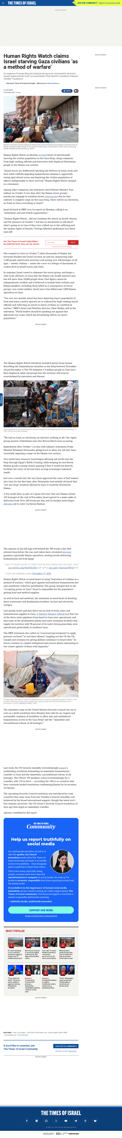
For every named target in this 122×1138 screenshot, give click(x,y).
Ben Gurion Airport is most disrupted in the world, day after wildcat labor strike (32, 954)
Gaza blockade (23, 1035)
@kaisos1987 (65, 567)
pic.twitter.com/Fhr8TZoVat (22, 567)
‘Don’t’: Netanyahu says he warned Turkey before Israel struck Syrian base (66, 982)
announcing (51, 196)
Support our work (41, 910)
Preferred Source (52, 83)
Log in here (72, 1051)
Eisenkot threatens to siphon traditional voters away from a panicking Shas (49, 983)
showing (66, 551)
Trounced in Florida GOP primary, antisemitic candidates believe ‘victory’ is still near (32, 985)
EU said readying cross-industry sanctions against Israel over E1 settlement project (15, 954)
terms (70, 246)
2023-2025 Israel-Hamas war (37, 1032)
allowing (8, 503)
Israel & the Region (19, 1032)
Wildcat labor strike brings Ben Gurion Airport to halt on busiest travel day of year (66, 954)
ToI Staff (9, 90)
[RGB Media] (59, 1134)
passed (62, 767)
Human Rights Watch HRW (57, 1032)
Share (68, 91)
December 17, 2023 (41, 573)
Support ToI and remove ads (109, 3)
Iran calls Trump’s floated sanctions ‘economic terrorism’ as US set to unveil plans (49, 954)
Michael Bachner (11, 1120)
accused (43, 154)
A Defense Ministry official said (53, 613)
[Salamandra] (74, 1133)
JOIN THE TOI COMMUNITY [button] (66, 1046)
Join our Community (87, 3)
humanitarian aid (10, 1035)
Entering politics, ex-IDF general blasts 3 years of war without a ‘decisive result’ (18, 1115)
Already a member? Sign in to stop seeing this (41, 916)
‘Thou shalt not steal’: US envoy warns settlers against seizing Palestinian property (14, 983)
